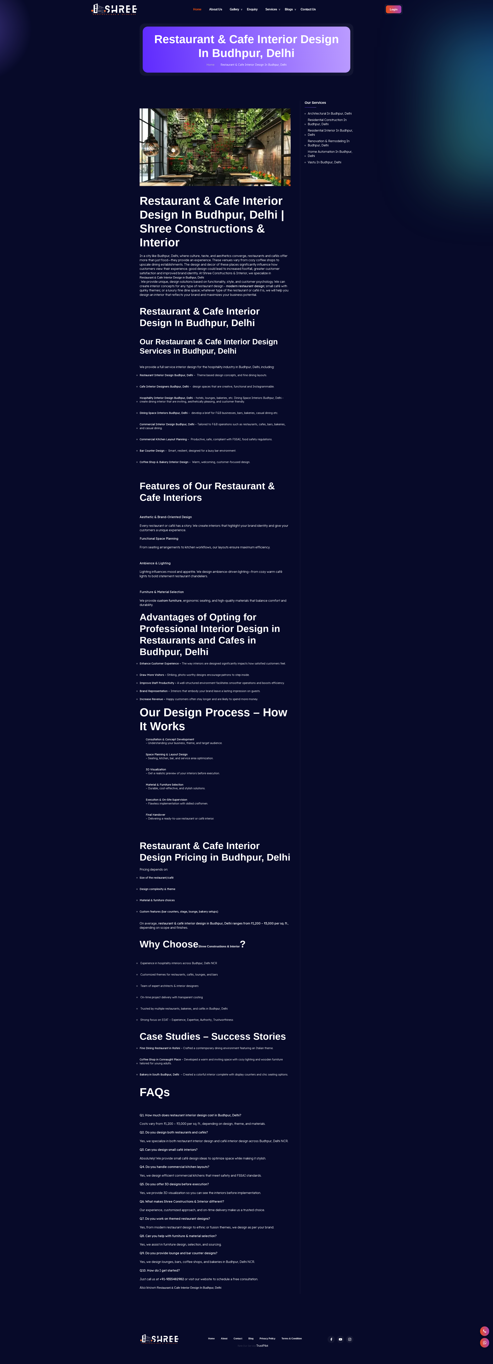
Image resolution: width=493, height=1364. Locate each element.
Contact (238, 1338)
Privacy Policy (267, 1338)
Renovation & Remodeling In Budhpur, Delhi (329, 143)
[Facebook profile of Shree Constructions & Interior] (331, 1339)
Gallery (234, 9)
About (224, 1338)
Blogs (289, 9)
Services (271, 9)
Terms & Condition (292, 1338)
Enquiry (252, 9)
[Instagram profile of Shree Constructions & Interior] (349, 1339)
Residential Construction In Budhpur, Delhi (327, 122)
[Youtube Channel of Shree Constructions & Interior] (340, 1339)
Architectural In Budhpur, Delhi (330, 113)
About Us (215, 9)
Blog (250, 1338)
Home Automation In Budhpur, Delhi (330, 154)
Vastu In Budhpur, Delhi (324, 162)
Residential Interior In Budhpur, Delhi (330, 132)
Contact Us (308, 9)
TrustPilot (262, 1345)
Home (197, 9)
